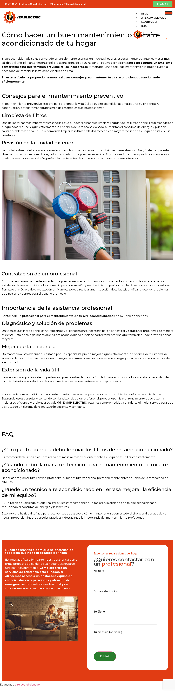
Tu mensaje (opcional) (108, 632)
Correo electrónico (106, 591)
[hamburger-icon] (168, 13)
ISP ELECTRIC (77, 402)
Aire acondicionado (153, 17)
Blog (144, 26)
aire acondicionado (27, 684)
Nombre (99, 570)
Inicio (144, 13)
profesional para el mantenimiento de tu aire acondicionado (67, 316)
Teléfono (99, 611)
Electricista (149, 22)
